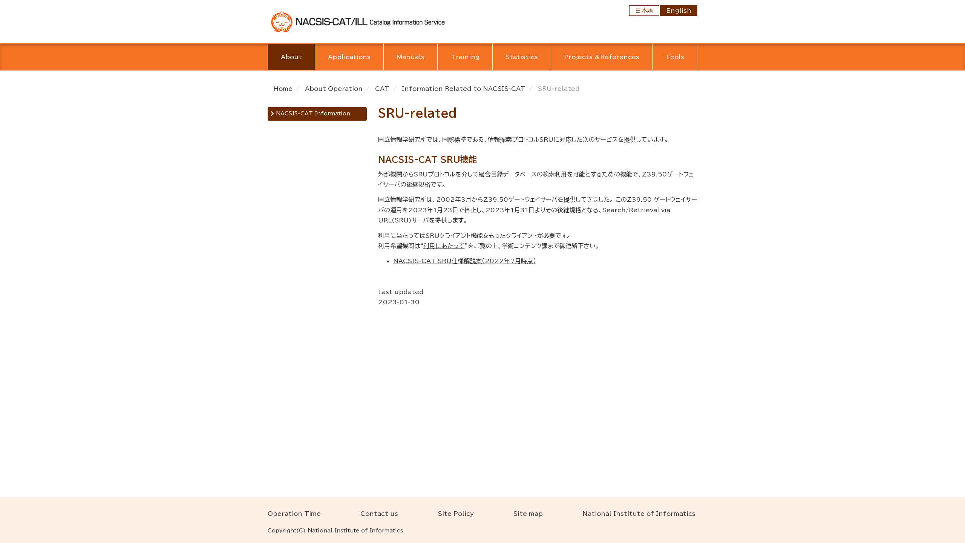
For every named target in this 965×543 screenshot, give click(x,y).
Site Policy (456, 514)
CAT (382, 89)
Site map (528, 514)
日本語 (644, 11)
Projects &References (601, 57)
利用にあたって (444, 246)
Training (465, 57)
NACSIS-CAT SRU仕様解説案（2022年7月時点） (464, 261)
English (678, 11)
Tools (674, 57)
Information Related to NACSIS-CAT (463, 89)
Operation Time (294, 514)
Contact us (379, 514)
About (291, 57)
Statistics (521, 57)
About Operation (334, 89)
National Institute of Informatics (638, 514)
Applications (349, 57)
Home (283, 89)
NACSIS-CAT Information (312, 113)
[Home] (358, 21)
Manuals (410, 57)
